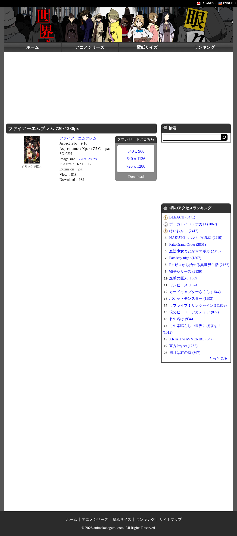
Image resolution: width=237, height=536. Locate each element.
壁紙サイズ (147, 47)
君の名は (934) (181, 319)
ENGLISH (229, 3)
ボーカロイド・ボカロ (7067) (193, 224)
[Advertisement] (118, 86)
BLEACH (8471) (182, 217)
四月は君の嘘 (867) (184, 352)
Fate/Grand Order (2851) (187, 244)
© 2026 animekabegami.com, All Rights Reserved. (118, 528)
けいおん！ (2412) (183, 231)
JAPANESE (207, 3)
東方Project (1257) (183, 346)
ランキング (204, 47)
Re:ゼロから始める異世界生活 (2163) (199, 265)
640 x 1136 (136, 158)
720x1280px (88, 159)
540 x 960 (136, 151)
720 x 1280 (135, 166)
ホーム (32, 47)
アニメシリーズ (89, 47)
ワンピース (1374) (183, 285)
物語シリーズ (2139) (185, 271)
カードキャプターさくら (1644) (195, 292)
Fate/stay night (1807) (185, 258)
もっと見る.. (219, 358)
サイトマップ (170, 519)
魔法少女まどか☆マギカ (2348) (195, 251)
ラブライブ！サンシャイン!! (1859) (198, 305)
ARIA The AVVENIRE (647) (191, 339)
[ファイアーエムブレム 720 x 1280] (31, 149)
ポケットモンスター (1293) (191, 298)
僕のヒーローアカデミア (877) (194, 312)
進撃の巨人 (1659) (183, 278)
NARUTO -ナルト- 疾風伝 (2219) (195, 237)
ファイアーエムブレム (78, 138)
